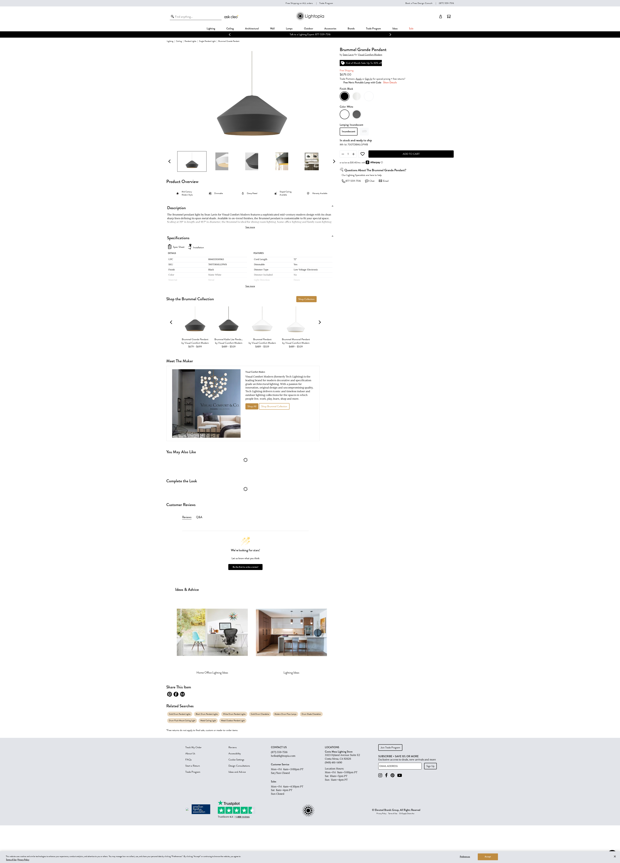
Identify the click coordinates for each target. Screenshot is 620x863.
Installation (198, 247)
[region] (310, 857)
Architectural (252, 28)
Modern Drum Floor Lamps (285, 714)
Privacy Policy (381, 813)
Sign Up (430, 766)
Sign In (368, 79)
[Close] (614, 856)
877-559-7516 (353, 181)
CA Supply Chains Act (406, 813)
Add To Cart (411, 154)
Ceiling (230, 28)
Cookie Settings (236, 760)
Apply (359, 79)
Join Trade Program (390, 747)
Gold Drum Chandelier (260, 714)
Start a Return (192, 766)
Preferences (465, 856)
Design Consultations (239, 766)
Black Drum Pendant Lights (207, 714)
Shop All (252, 406)
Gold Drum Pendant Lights (180, 714)
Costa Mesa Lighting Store (338, 751)
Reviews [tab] (186, 517)
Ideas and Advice (237, 772)
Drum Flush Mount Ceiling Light (182, 720)
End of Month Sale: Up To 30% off (310, 34)
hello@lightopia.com (283, 755)
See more (250, 227)
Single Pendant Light (207, 41)
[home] (310, 19)
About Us (190, 753)
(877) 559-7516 (446, 3)
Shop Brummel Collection (274, 406)
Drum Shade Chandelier (311, 714)
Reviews (232, 747)
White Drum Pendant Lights (234, 714)
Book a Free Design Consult (418, 3)
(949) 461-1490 (333, 762)
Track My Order (193, 747)
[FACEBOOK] (386, 775)
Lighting (211, 28)
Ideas (395, 28)
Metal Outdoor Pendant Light (233, 720)
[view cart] (449, 16)
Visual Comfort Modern (370, 55)
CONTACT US (279, 747)
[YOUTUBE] (399, 775)
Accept (488, 856)
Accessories (330, 28)
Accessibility (234, 753)
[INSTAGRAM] (380, 775)
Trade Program (326, 3)
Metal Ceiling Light (208, 720)
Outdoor (308, 28)
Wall (272, 28)
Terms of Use (392, 813)
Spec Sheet (178, 247)
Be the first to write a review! (245, 567)
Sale (411, 28)
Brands (351, 28)
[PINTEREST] (392, 775)
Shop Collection (306, 299)
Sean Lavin (348, 55)
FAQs (188, 760)
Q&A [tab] (199, 517)
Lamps (289, 28)
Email (385, 181)
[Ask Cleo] (231, 16)
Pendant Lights (190, 41)
